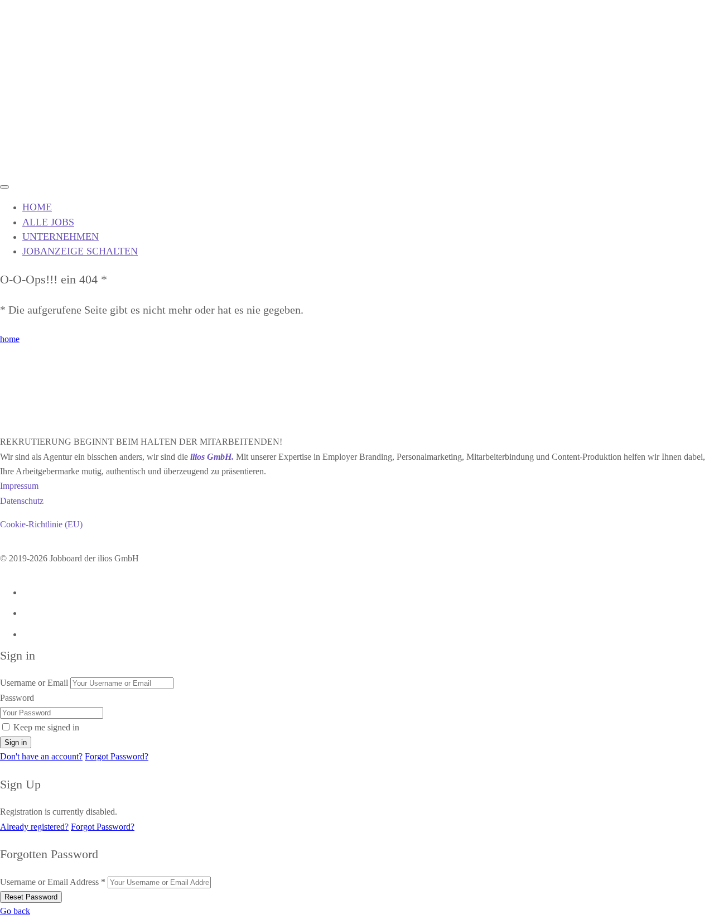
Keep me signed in (46, 727)
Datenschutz (22, 501)
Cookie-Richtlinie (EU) (41, 524)
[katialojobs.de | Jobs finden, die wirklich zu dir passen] (42, 169)
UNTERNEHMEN (60, 236)
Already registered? (34, 826)
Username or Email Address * (52, 882)
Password (17, 698)
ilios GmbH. (212, 456)
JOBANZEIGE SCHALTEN (80, 251)
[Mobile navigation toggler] (4, 187)
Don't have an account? (41, 756)
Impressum (19, 485)
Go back (15, 911)
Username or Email (34, 682)
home (10, 339)
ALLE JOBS (48, 222)
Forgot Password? (116, 756)
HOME (37, 207)
